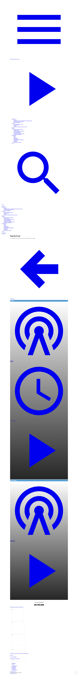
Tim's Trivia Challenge (17, 122)
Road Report (16, 140)
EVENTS (13, 123)
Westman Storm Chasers (17, 142)
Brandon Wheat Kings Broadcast (19, 139)
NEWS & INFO (14, 135)
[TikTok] (3, 233)
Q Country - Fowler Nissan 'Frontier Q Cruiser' (20, 126)
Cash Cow (15, 119)
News (14, 136)
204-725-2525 (39, 605)
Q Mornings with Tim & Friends (18, 129)
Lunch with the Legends (17, 132)
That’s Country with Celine (17, 134)
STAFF (13, 127)
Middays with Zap (16, 130)
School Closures (16, 138)
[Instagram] (4, 232)
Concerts (15, 125)
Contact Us (15, 141)
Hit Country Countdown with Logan (19, 133)
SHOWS (13, 128)
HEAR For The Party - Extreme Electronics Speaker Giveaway (23, 120)
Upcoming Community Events (18, 124)
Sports (15, 137)
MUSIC (13, 143)
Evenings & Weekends (17, 131)
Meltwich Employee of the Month (19, 121)
